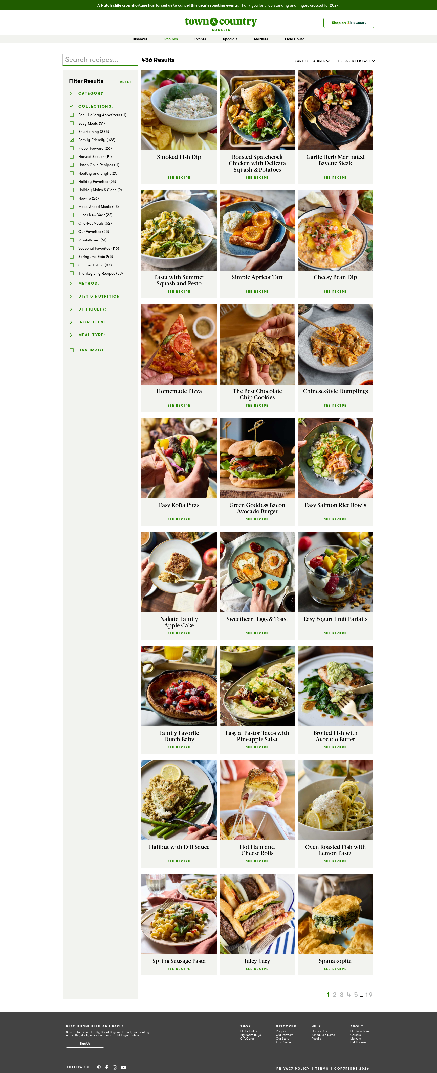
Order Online (249, 1031)
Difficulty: (92, 309)
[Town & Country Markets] (221, 22)
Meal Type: (92, 335)
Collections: (96, 106)
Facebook (106, 1067)
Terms (322, 1068)
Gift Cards (247, 1038)
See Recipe (179, 177)
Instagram (114, 1067)
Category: (91, 93)
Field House (294, 39)
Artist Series (283, 1042)
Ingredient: (93, 322)
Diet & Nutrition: (100, 296)
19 (369, 994)
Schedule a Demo (323, 1035)
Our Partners (284, 1035)
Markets (355, 1038)
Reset (126, 82)
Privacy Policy (293, 1068)
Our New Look (359, 1031)
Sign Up (85, 1043)
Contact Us (319, 1031)
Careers (355, 1035)
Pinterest (98, 1067)
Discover (286, 1026)
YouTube (123, 1067)
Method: (89, 283)
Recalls (316, 1038)
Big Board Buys (250, 1035)
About (356, 1026)
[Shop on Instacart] (348, 23)
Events (200, 39)
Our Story (282, 1038)
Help (316, 1026)
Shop (245, 1026)
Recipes (171, 39)
